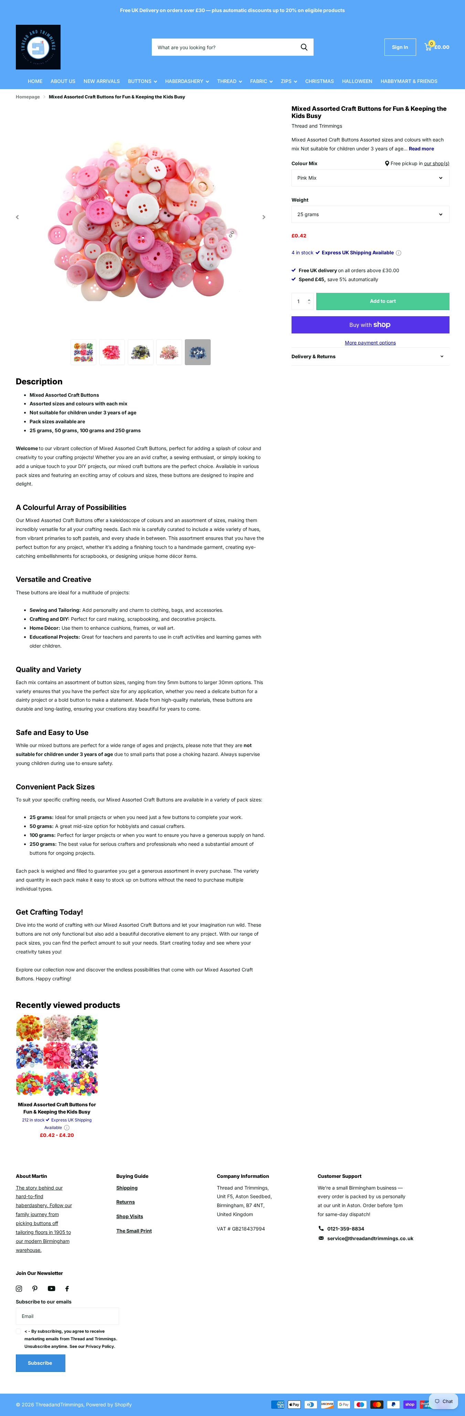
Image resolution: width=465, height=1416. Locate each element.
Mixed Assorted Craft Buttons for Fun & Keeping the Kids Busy (57, 1108)
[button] (311, 295)
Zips (286, 81)
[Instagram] (19, 1289)
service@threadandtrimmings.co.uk (370, 1238)
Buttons (139, 81)
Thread (226, 81)
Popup (398, 252)
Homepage (28, 96)
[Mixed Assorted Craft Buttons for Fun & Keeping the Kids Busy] (57, 1055)
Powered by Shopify (109, 1404)
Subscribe (40, 1363)
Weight (300, 200)
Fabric (258, 81)
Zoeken (304, 47)
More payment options (370, 342)
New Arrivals (102, 81)
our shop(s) (437, 163)
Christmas (319, 81)
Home (35, 81)
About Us (63, 81)
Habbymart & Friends (409, 81)
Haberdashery (184, 81)
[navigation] (17, 217)
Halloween (357, 81)
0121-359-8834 (345, 1229)
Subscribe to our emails (44, 1302)
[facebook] (67, 1288)
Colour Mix (371, 163)
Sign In (400, 47)
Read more (421, 148)
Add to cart (383, 301)
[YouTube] (51, 1288)
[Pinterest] (35, 1289)
